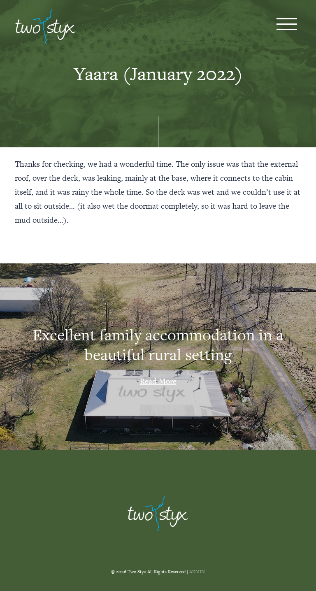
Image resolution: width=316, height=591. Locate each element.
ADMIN (197, 571)
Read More (158, 381)
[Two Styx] (46, 26)
